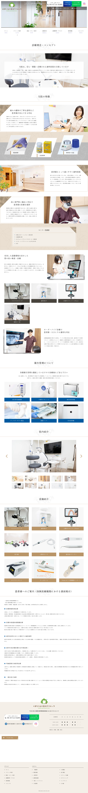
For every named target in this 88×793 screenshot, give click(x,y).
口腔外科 (35, 775)
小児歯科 (35, 783)
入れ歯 (62, 783)
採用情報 (8, 780)
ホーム (7, 769)
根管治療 (35, 772)
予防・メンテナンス (38, 780)
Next (81, 456)
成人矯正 (63, 772)
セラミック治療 (64, 775)
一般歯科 (35, 769)
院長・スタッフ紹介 (10, 775)
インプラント (64, 780)
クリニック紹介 (9, 772)
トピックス (8, 783)
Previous (7, 456)
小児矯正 (63, 769)
